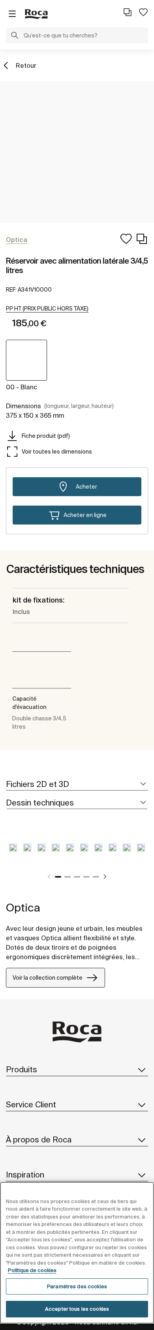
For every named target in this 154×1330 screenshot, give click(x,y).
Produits (21, 1069)
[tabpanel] (13, 853)
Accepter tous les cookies (77, 1309)
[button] (14, 36)
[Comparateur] (127, 12)
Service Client (31, 1104)
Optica (23, 907)
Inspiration (25, 1174)
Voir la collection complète (48, 978)
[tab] (77, 784)
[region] (77, 1253)
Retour (26, 65)
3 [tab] (77, 877)
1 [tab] (58, 877)
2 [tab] (67, 877)
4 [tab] (86, 877)
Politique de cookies (32, 1270)
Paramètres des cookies (77, 1286)
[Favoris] (143, 12)
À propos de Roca (38, 1139)
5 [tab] (96, 877)
